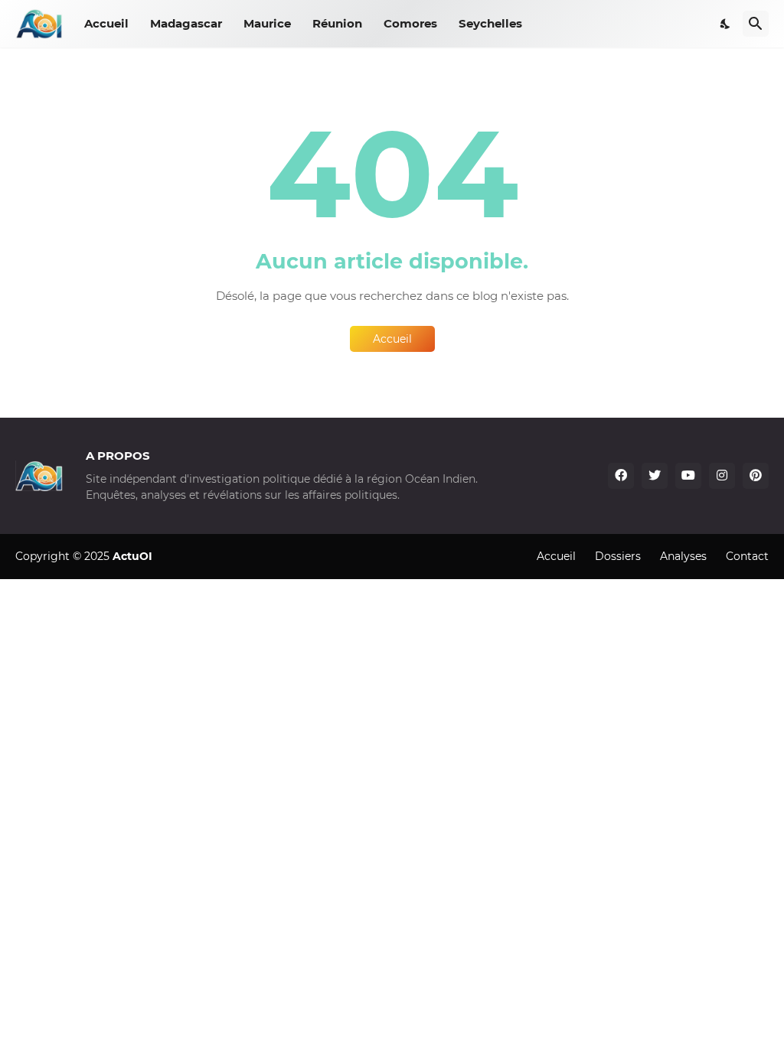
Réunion (337, 23)
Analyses (683, 556)
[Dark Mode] (726, 24)
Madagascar (186, 23)
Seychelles (490, 23)
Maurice (267, 23)
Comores (410, 23)
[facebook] (621, 476)
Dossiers (618, 556)
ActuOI (132, 556)
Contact (747, 556)
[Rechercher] (756, 24)
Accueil (106, 23)
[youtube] (688, 476)
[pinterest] (756, 476)
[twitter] (655, 476)
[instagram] (722, 476)
